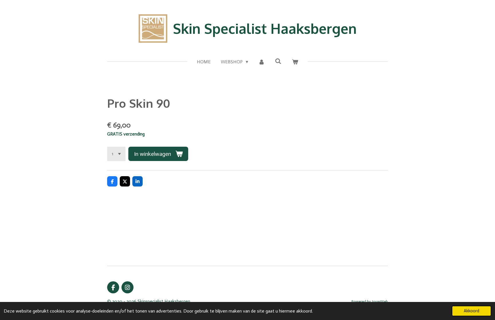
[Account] (261, 62)
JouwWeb (380, 301)
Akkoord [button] (471, 310)
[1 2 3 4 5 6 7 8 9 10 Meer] (116, 154)
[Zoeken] (278, 61)
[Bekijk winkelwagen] (295, 62)
